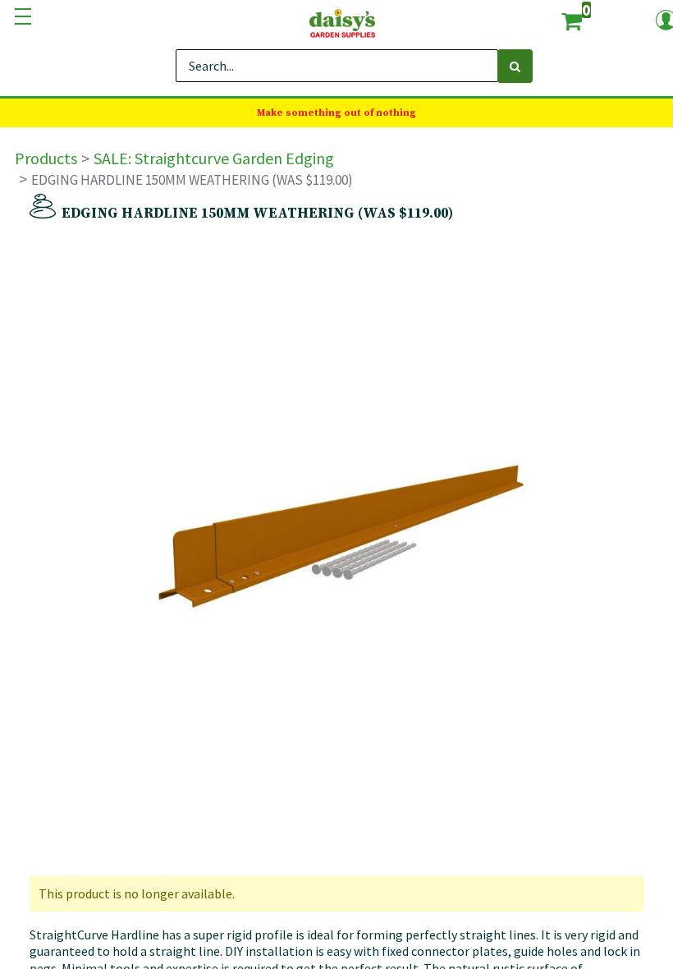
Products (46, 158)
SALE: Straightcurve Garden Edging (214, 158)
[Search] (515, 66)
